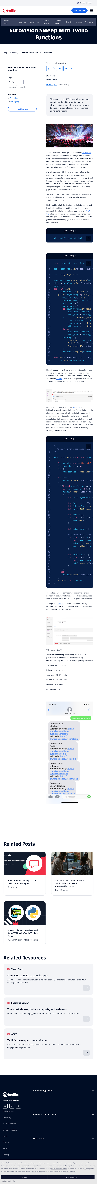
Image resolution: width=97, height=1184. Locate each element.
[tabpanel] (69, 238)
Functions (76, 407)
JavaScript (27, 82)
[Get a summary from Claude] (18, 1106)
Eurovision (86, 153)
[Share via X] (54, 68)
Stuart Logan (51, 85)
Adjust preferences (71, 1177)
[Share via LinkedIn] (60, 68)
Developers (34, 22)
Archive (13, 53)
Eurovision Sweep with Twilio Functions (22, 68)
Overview (22, 22)
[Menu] (91, 10)
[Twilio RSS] (71, 68)
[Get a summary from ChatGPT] (5, 1106)
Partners (78, 22)
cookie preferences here (59, 1169)
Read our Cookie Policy (8, 1181)
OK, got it (24, 1177)
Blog (5, 53)
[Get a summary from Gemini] (11, 1106)
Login (90, 3)
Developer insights (15, 82)
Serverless (12, 87)
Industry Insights (46, 22)
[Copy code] (88, 238)
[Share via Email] (65, 68)
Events (69, 22)
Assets (59, 379)
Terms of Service (70, 1172)
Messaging (22, 87)
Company (89, 22)
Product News (58, 22)
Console (60, 604)
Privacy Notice (37, 1172)
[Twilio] (9, 10)
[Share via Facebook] (48, 68)
